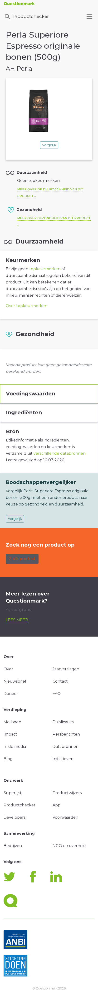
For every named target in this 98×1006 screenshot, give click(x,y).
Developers (14, 817)
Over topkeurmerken (26, 306)
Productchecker (31, 16)
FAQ (57, 693)
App (56, 805)
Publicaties (63, 722)
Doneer (11, 693)
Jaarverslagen (66, 669)
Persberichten (66, 734)
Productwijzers (67, 793)
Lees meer (17, 620)
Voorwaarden (65, 817)
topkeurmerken (44, 269)
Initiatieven (63, 759)
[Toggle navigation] (89, 16)
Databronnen (65, 746)
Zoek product (22, 559)
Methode (12, 722)
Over (8, 669)
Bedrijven (13, 845)
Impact (10, 734)
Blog (8, 759)
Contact (60, 681)
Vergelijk (49, 145)
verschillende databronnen (60, 453)
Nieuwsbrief (15, 681)
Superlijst (13, 793)
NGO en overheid (69, 845)
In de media (15, 746)
